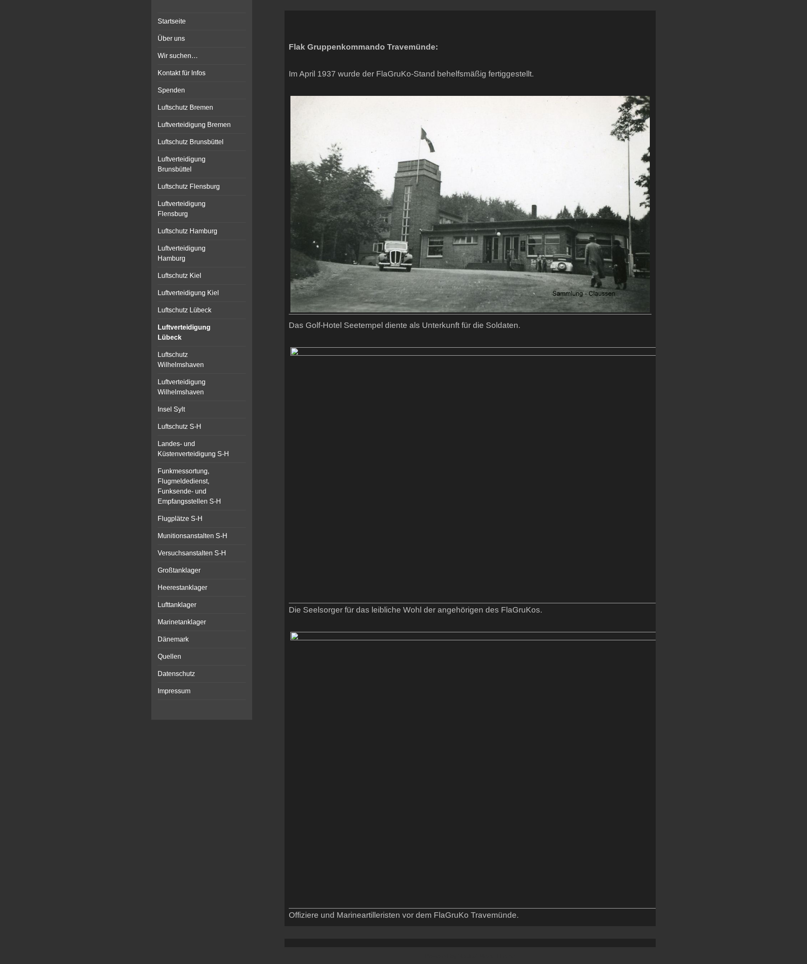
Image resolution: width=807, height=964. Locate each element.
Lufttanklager (177, 604)
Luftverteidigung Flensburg (182, 208)
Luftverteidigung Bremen (194, 124)
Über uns (171, 38)
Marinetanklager (182, 622)
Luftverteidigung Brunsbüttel (182, 164)
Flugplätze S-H (180, 518)
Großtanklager (179, 570)
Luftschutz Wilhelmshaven (181, 359)
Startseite (172, 21)
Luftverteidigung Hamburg (182, 253)
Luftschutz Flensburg (189, 186)
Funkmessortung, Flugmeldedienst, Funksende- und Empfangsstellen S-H (189, 486)
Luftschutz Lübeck (184, 310)
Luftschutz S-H (179, 426)
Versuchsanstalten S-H (192, 553)
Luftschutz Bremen (185, 107)
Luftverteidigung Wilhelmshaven (182, 387)
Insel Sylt (171, 409)
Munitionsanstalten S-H (192, 535)
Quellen (169, 656)
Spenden (171, 90)
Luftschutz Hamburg (187, 231)
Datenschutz (176, 673)
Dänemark (173, 639)
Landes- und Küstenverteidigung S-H (193, 448)
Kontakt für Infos (182, 73)
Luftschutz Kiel (179, 275)
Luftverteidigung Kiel (188, 292)
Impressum (174, 691)
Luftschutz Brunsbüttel (191, 141)
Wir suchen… (178, 55)
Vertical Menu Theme (486, 956)
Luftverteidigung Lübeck (184, 332)
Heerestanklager (182, 587)
